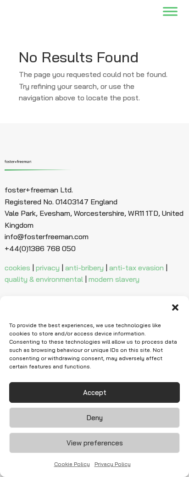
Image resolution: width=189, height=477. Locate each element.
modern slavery (114, 279)
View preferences (95, 443)
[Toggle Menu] (170, 11)
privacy (48, 267)
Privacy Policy (112, 464)
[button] (175, 307)
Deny (95, 417)
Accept (94, 392)
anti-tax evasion (136, 267)
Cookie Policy (72, 464)
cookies (17, 267)
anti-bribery (84, 267)
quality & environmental (44, 279)
